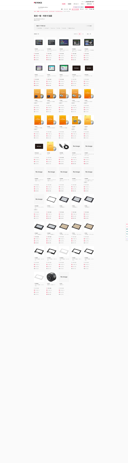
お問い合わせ (89, 3)
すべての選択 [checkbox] (89, 25)
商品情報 (63, 3)
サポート (82, 3)
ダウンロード (76, 3)
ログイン (83, 1)
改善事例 (69, 3)
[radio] (79, 34)
